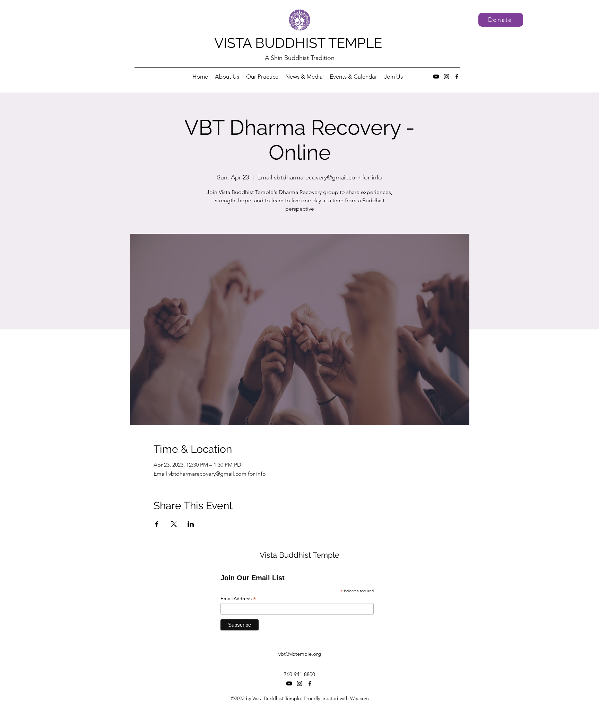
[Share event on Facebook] (157, 524)
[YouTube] (436, 76)
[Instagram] (446, 76)
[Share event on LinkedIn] (191, 524)
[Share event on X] (174, 524)
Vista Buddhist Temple (299, 554)
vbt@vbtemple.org (299, 654)
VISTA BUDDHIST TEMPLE (298, 43)
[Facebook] (456, 76)
